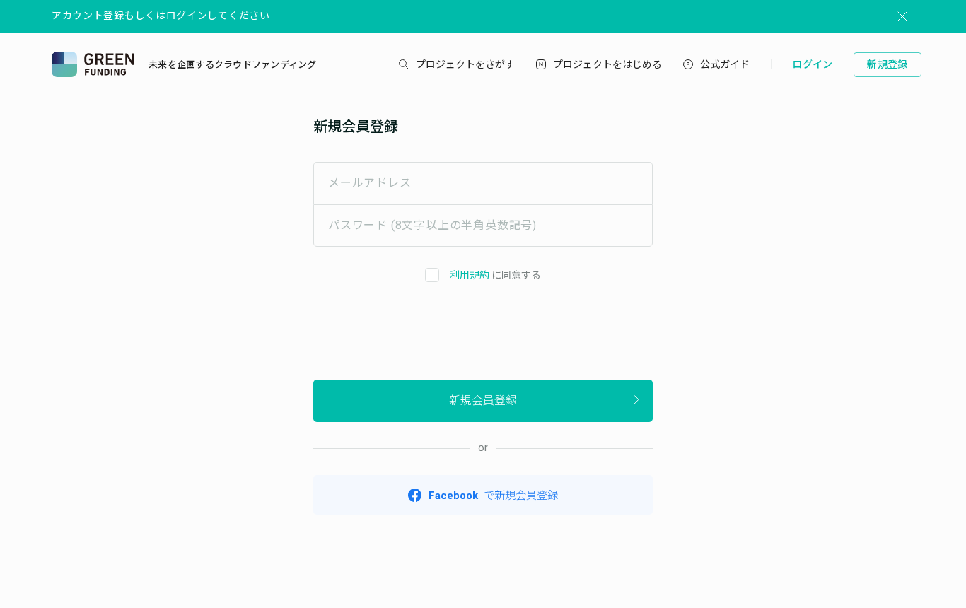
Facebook (493, 495)
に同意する (495, 275)
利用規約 (469, 275)
